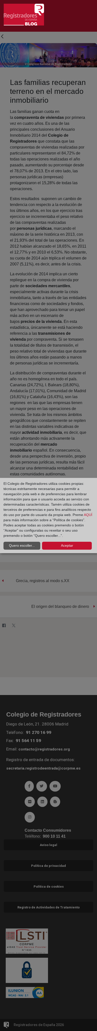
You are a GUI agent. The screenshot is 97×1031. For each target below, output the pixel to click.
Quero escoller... (22, 545)
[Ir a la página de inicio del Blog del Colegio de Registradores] (24, 14)
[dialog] (48, 515)
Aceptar (67, 545)
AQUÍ (88, 515)
